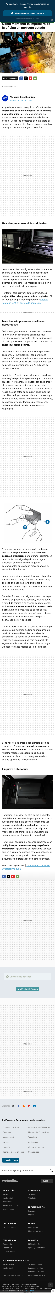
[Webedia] (10, 1182)
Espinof (31, 1215)
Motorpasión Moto (35, 1231)
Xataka (5, 1194)
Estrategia (7, 1132)
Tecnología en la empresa (13, 1152)
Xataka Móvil (8, 1198)
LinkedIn (34, 1106)
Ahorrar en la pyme (36, 1147)
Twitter (26, 78)
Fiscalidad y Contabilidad (38, 1132)
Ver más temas (10, 1160)
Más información (30, 1290)
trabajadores (33, 1152)
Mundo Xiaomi (8, 1209)
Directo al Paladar (10, 1227)
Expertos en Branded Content (22, 100)
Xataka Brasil (8, 1268)
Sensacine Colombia (36, 1272)
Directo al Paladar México (13, 1275)
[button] (22, 96)
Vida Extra (32, 1198)
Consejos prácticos (11, 1127)
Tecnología (32, 1137)
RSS (24, 1106)
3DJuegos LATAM (35, 1264)
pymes (5, 1142)
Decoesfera (7, 1248)
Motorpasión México (36, 1275)
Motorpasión (33, 1227)
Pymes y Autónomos (36, 1248)
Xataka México (8, 1264)
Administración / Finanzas (39, 1127)
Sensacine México (35, 1268)
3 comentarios (11, 78)
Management (8, 1137)
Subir (45, 1181)
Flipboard (30, 78)
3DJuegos (32, 1194)
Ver (29, 989)
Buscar (51, 1170)
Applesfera (7, 1202)
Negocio (6, 1147)
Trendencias (8, 1244)
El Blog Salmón (34, 1244)
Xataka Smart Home (10, 1205)
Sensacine (32, 1211)
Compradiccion (9, 1251)
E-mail (35, 78)
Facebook (21, 78)
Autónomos (33, 1142)
